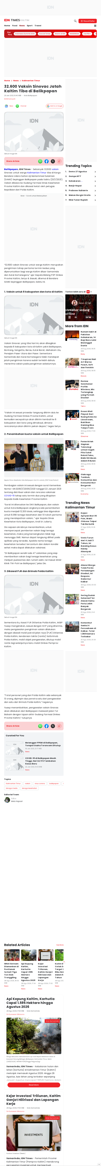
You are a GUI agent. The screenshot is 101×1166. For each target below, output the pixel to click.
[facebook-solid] (46, 161)
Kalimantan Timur (36, 172)
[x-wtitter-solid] (53, 161)
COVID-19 (9, 495)
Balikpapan (11, 169)
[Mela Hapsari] (7, 800)
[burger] (95, 25)
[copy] (59, 161)
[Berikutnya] (64, 929)
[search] (75, 21)
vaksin (55, 169)
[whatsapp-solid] (40, 161)
